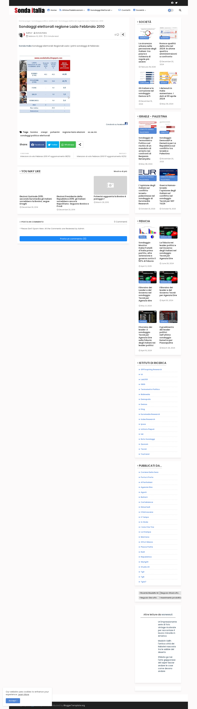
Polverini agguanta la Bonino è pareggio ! (110, 197)
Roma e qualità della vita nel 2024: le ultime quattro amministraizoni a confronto (168, 50)
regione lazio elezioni (73, 132)
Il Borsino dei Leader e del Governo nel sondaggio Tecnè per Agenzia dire (145, 294)
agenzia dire (146, 487)
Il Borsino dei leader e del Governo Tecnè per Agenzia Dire (168, 291)
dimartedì (145, 507)
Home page (24, 21)
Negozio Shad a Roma (171, 593)
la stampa (146, 532)
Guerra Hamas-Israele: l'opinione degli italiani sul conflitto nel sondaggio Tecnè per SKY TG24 (168, 194)
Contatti (125, 10)
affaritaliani (146, 482)
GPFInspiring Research (151, 369)
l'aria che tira (147, 527)
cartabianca (147, 502)
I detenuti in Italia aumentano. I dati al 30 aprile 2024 (168, 93)
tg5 (142, 577)
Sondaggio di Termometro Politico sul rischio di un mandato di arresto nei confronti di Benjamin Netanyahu (146, 148)
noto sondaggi (148, 439)
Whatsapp (69, 144)
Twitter (54, 144)
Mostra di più (120, 171)
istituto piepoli (147, 429)
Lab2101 (144, 379)
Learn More (23, 694)
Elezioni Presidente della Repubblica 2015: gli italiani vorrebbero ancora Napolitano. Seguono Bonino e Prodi (73, 201)
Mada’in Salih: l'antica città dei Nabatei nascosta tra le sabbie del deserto (167, 646)
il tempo (145, 517)
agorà (144, 492)
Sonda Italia (25, 45)
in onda (144, 522)
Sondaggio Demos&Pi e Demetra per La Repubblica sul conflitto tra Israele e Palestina (168, 146)
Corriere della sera (149, 472)
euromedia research (150, 414)
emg (143, 409)
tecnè (144, 449)
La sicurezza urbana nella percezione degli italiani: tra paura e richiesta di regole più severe (147, 52)
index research (148, 419)
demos (144, 404)
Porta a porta (147, 477)
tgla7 (143, 581)
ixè (142, 434)
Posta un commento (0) (73, 238)
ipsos (143, 424)
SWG (143, 384)
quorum (144, 444)
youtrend (145, 454)
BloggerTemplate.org (74, 705)
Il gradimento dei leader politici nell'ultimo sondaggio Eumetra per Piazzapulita (167, 335)
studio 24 (145, 567)
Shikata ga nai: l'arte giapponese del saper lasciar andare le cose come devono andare (167, 664)
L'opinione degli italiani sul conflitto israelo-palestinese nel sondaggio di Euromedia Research (147, 194)
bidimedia (145, 394)
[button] (180, 10)
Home (53, 10)
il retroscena (147, 512)
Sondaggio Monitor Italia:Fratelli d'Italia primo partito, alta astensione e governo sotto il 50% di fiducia (147, 251)
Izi (142, 374)
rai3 (143, 552)
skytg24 (144, 562)
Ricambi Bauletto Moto (150, 593)
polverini (55, 132)
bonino (34, 132)
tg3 (142, 572)
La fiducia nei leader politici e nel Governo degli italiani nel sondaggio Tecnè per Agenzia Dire (168, 250)
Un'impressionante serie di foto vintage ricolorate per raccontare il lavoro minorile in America (167, 628)
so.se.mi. (92, 132)
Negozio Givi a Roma (150, 597)
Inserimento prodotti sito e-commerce (179, 597)
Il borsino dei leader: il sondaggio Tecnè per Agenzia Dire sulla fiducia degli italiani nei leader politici (147, 336)
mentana (145, 537)
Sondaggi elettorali (100, 10)
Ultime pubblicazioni (72, 10)
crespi (44, 132)
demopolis (146, 399)
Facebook (39, 144)
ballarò (144, 497)
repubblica (146, 557)
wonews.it (167, 614)
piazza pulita (147, 547)
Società (140, 10)
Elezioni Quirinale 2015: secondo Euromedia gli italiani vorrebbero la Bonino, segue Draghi (36, 200)
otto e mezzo (147, 542)
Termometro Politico (150, 389)
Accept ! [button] (13, 700)
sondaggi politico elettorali (44, 21)
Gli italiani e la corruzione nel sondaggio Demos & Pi (146, 92)
